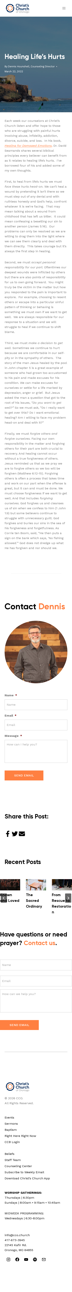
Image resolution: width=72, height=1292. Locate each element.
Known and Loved (9, 898)
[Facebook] (17, 1259)
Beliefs (9, 1154)
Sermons (11, 1123)
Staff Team (13, 1160)
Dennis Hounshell (18, 66)
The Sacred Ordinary (34, 901)
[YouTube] (26, 1259)
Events (9, 1117)
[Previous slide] (4, 898)
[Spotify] (35, 1259)
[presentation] (10, 884)
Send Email (24, 775)
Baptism (11, 1130)
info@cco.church (17, 1235)
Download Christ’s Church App (27, 1178)
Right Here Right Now (20, 1136)
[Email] (44, 1259)
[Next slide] (68, 898)
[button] (8, 834)
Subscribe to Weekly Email (24, 1172)
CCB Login (12, 1142)
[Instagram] (8, 1259)
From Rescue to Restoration (61, 903)
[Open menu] (63, 8)
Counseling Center (18, 1166)
